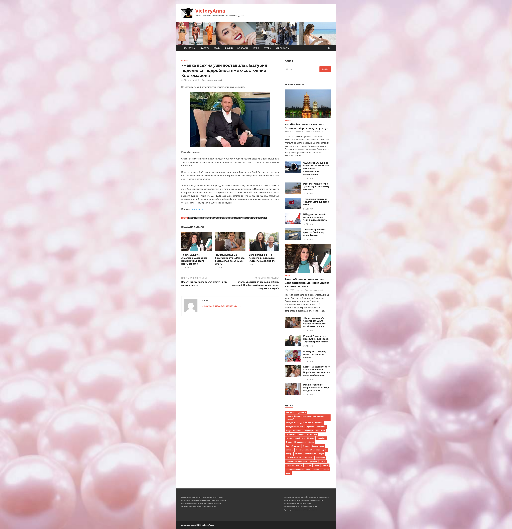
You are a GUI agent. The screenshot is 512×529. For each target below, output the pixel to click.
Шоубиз (229, 48)
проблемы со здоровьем (296, 461)
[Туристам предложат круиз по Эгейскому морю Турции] (293, 239)
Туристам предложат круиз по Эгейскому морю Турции (314, 232)
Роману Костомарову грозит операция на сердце (314, 354)
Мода (288, 430)
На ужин (310, 438)
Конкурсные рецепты (295, 427)
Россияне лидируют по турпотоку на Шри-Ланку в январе (316, 186)
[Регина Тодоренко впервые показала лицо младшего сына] (293, 394)
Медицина (321, 427)
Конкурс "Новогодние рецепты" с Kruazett (304, 423)
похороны (320, 457)
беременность (318, 446)
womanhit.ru (197, 209)
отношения (308, 457)
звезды (289, 454)
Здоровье (243, 48)
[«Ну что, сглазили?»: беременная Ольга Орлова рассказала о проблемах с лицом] (230, 251)
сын (308, 469)
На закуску (290, 434)
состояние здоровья (295, 469)
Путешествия (300, 442)
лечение (228, 218)
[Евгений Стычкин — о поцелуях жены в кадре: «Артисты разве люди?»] (264, 251)
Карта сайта (282, 48)
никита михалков (293, 457)
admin (197, 80)
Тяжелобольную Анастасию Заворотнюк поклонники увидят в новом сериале (194, 259)
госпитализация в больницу (209, 218)
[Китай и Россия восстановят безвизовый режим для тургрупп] (308, 118)
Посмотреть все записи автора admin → (221, 306)
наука (321, 454)
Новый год (321, 438)
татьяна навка (259, 218)
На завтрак (320, 430)
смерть (325, 465)
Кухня (256, 48)
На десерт (309, 430)
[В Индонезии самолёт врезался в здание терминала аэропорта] (293, 223)
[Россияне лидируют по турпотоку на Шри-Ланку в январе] (293, 193)
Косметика (189, 48)
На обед (301, 434)
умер (288, 473)
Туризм (306, 446)
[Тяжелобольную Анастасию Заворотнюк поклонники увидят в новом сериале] (196, 251)
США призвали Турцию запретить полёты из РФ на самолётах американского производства (316, 168)
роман (322, 461)
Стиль (216, 48)
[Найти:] (308, 69)
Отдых (267, 48)
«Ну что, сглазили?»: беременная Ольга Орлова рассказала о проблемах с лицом (229, 259)
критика (298, 454)
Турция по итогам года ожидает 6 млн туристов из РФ (316, 202)
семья (316, 465)
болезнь (289, 450)
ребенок (313, 461)
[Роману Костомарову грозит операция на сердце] (293, 360)
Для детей (290, 412)
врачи (191, 218)
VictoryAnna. (211, 10)
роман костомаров (242, 218)
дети (324, 450)
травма (316, 469)
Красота (204, 48)
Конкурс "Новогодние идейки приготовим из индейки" (305, 417)
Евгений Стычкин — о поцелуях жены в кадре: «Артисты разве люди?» (262, 257)
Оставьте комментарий (212, 80)
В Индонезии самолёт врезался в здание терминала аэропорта (315, 217)
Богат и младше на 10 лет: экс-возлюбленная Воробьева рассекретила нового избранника (316, 370)
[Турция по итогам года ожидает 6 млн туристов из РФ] (293, 208)
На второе (297, 430)
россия (308, 465)
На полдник (312, 434)
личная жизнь (310, 454)
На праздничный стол (295, 438)
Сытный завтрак (293, 446)
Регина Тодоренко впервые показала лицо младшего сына (316, 387)
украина (325, 469)
